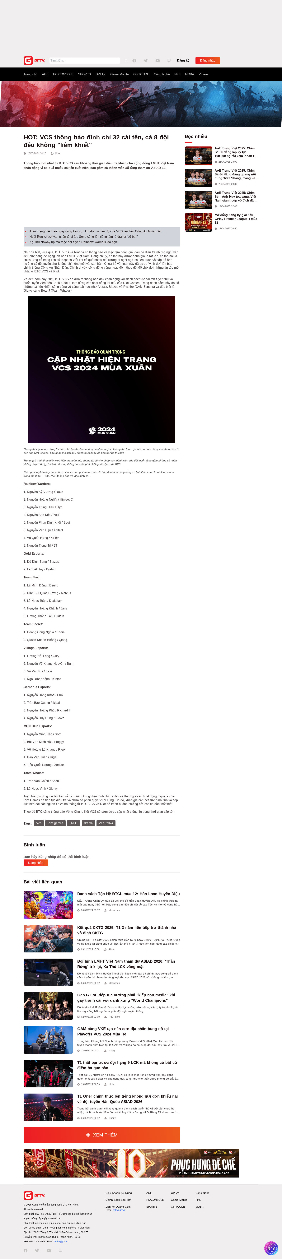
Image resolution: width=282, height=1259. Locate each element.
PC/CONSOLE (63, 74)
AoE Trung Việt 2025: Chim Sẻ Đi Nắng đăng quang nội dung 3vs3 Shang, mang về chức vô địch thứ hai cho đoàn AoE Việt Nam (235, 174)
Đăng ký (183, 60)
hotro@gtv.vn (61, 1241)
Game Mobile (119, 74)
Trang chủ (30, 74)
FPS (177, 74)
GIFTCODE (141, 74)
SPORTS (84, 74)
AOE (45, 74)
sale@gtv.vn (119, 1210)
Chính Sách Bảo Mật (118, 1199)
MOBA (189, 74)
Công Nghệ (162, 74)
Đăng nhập (207, 60)
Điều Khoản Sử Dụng (119, 1192)
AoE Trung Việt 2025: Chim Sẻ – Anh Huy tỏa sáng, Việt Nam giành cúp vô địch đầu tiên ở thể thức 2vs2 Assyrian (236, 196)
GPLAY (101, 74)
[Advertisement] (141, 27)
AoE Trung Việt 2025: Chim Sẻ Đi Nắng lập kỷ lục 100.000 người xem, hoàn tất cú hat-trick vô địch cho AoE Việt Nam (236, 152)
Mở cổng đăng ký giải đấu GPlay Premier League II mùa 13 (236, 218)
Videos (203, 74)
